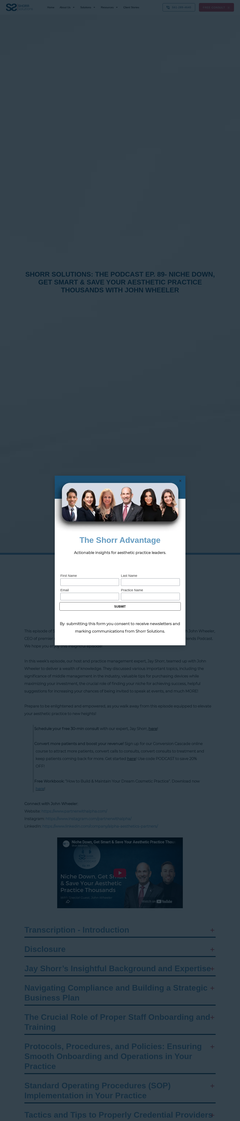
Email (64, 590)
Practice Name (132, 590)
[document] (120, 560)
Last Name (129, 576)
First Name (68, 576)
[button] (180, 480)
